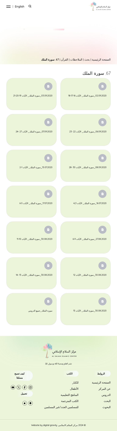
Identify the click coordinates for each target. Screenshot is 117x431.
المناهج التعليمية (69, 394)
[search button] (29, 6)
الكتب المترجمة (69, 401)
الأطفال (74, 388)
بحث (87, 59)
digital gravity (50, 425)
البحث (107, 401)
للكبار (75, 382)
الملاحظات (76, 59)
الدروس (106, 394)
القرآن (64, 59)
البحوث (107, 407)
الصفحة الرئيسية (101, 59)
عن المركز (105, 388)
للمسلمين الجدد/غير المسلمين (61, 407)
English (19, 6)
